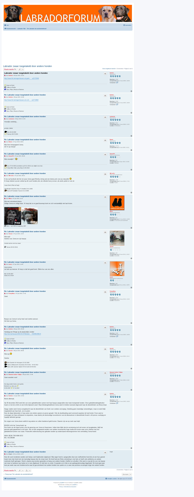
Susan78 (112, 153)
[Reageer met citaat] (105, 73)
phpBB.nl (74, 484)
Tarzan (111, 246)
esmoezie (112, 116)
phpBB (62, 482)
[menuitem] (6, 25)
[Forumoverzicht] (68, 13)
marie (111, 277)
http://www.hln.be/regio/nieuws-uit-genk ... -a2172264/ (21, 78)
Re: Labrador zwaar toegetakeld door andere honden (25, 95)
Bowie (111, 139)
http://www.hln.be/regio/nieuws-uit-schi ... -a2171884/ (21, 100)
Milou (111, 211)
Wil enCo (112, 173)
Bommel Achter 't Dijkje (116, 372)
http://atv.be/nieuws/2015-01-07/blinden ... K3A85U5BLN (22, 334)
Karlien (112, 72)
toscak (112, 348)
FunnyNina (113, 291)
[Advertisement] (67, 47)
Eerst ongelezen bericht (109, 68)
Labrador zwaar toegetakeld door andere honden (27, 66)
